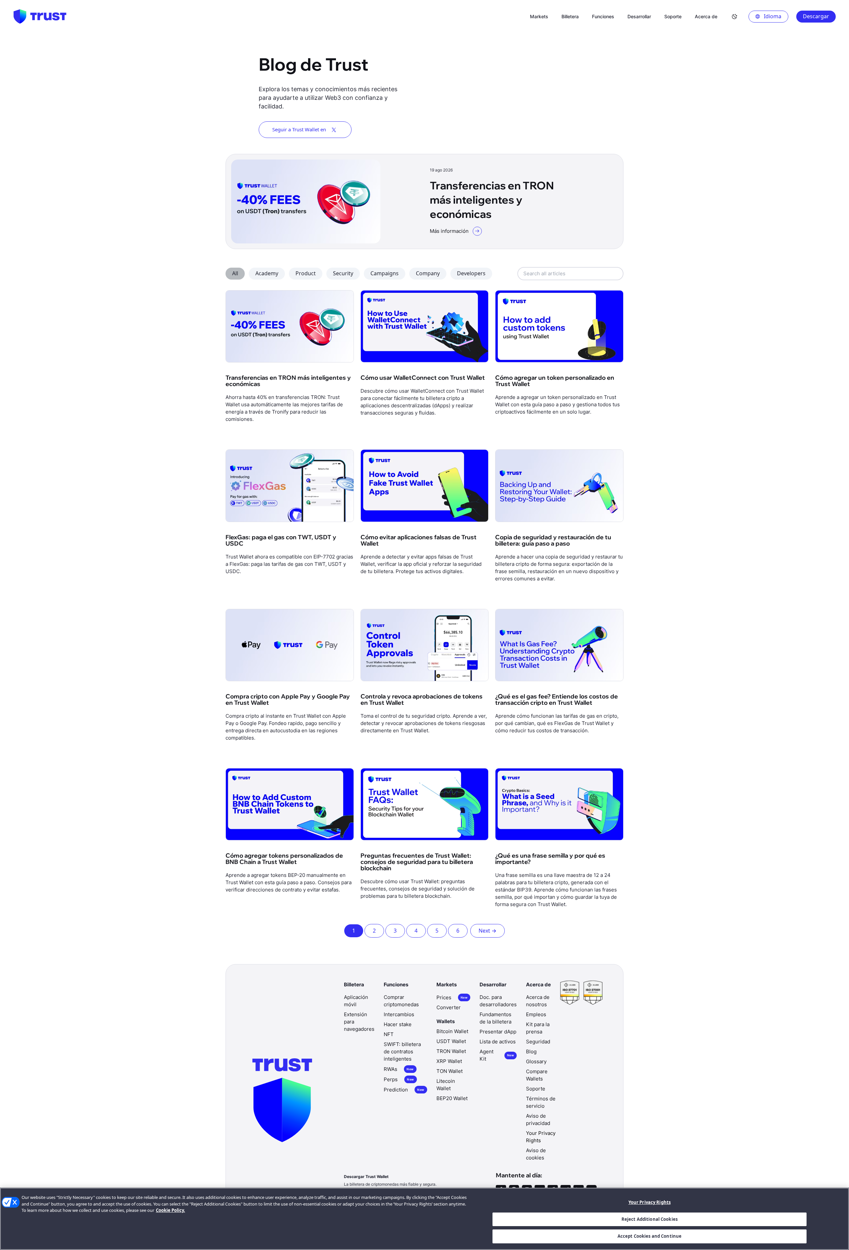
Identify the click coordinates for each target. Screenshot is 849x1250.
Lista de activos (498, 1041)
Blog (531, 1051)
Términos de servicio (540, 1102)
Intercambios (399, 1014)
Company (428, 273)
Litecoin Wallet (445, 1084)
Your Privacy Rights (649, 1202)
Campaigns (384, 273)
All (235, 273)
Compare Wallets (537, 1075)
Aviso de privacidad (538, 1119)
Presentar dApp (498, 1031)
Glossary (536, 1061)
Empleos (536, 1014)
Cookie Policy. (170, 1210)
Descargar (816, 16)
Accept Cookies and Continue (650, 1236)
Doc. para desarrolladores (498, 1001)
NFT (389, 1034)
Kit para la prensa (538, 1028)
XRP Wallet (449, 1061)
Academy (266, 273)
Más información (449, 231)
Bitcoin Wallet (452, 1031)
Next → (487, 930)
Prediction (404, 1089)
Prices (452, 997)
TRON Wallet (451, 1051)
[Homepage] (39, 16)
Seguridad (538, 1041)
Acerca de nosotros (538, 1001)
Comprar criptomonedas (401, 1001)
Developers (471, 273)
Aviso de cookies (536, 1154)
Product (305, 273)
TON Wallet (449, 1071)
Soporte (535, 1089)
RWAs (399, 1069)
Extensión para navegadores (359, 1021)
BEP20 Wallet (452, 1098)
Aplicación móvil (356, 1001)
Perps (399, 1079)
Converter (448, 1007)
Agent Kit (497, 1055)
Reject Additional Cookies (649, 1219)
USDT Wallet (451, 1041)
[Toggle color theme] (734, 17)
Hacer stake (398, 1024)
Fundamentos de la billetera (495, 1018)
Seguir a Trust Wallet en (299, 129)
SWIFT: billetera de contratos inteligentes (402, 1051)
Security (343, 273)
